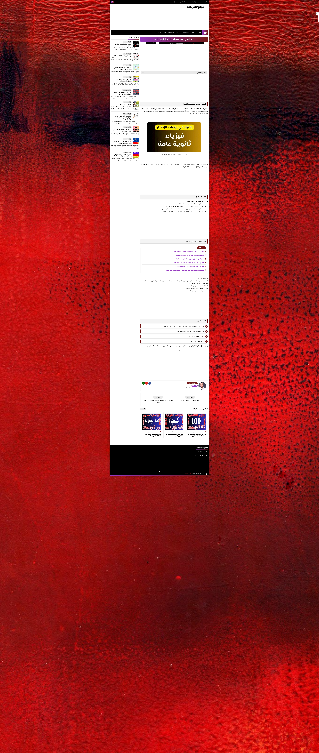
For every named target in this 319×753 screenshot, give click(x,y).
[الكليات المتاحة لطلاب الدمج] (136, 104)
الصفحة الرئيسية (179, 43)
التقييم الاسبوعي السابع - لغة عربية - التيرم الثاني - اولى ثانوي (188, 263)
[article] (158, 400)
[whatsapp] (143, 383)
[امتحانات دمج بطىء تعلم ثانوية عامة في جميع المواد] (136, 141)
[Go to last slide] (144, 409)
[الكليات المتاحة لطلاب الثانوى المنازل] (136, 44)
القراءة (159, 32)
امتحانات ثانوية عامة (200, 452)
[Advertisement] (141, 16)
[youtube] (146, 383)
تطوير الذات (171, 32)
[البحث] (112, 2)
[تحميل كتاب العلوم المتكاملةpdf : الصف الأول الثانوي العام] (136, 92)
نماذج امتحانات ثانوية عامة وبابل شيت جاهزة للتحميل (123, 155)
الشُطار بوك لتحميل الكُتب (199, 456)
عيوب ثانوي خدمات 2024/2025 (123, 56)
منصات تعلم (186, 32)
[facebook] (149, 383)
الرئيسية (205, 2)
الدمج (192, 32)
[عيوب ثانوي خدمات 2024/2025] (136, 56)
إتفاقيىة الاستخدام (192, 2)
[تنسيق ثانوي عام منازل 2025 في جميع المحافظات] (136, 129)
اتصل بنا (174, 2)
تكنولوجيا (153, 32)
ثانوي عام (198, 32)
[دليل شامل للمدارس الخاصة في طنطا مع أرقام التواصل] (136, 67)
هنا (169, 351)
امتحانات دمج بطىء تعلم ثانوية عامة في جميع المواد (123, 142)
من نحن (199, 2)
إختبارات (178, 32)
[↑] (159, 471)
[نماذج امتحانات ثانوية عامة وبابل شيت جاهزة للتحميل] (136, 155)
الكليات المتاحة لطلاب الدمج (124, 104)
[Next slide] (141, 409)
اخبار (165, 32)
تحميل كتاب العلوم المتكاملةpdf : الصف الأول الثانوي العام (122, 93)
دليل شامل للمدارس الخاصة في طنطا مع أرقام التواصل (123, 68)
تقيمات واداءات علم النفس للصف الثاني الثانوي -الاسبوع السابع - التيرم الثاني (185, 270)
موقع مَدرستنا (195, 6)
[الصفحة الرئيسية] (205, 32)
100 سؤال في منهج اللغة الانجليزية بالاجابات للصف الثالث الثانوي (188, 251)
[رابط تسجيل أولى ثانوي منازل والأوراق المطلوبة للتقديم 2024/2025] (136, 116)
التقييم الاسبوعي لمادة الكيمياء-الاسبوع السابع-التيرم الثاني (189, 266)
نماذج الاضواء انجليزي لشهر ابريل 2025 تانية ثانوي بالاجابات (189, 259)
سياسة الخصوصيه (182, 2)
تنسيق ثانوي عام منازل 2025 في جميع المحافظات (122, 130)
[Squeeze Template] (206, 473)
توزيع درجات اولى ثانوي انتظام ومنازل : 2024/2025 (123, 80)
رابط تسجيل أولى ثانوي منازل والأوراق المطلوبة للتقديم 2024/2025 (123, 118)
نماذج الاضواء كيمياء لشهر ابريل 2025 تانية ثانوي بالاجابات (190, 255)
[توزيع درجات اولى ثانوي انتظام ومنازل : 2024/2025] (136, 79)
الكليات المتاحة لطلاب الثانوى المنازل (123, 45)
